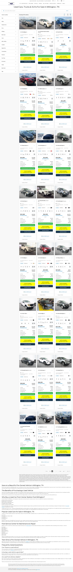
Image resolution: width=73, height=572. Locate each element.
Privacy (21, 568)
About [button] (63, 3)
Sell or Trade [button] (46, 3)
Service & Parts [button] (53, 3)
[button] (35, 23)
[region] (27, 50)
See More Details (27, 61)
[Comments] (32, 41)
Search (67, 10)
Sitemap (18, 568)
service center (28, 525)
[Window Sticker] (34, 41)
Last (64, 471)
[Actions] (34, 32)
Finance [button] (40, 3)
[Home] (20, 3)
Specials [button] (36, 3)
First (47, 471)
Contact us (27, 541)
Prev (50, 471)
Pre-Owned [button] (31, 3)
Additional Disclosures (25, 568)
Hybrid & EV (59, 3)
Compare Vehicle (24, 70)
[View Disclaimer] (29, 41)
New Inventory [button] (24, 3)
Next (60, 471)
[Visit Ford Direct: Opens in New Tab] (38, 569)
